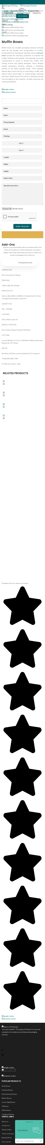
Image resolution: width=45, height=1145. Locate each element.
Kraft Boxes (6, 1086)
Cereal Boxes (22, 387)
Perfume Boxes (7, 1090)
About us (5, 1121)
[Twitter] (22, 1044)
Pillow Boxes (6, 1110)
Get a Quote (6, 1142)
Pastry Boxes (22, 410)
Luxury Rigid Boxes (8, 1102)
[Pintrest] (22, 1054)
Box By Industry (12, 11)
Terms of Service (8, 1134)
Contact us (6, 1125)
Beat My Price (7, 1138)
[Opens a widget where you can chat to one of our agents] (29, 1131)
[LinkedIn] (22, 1059)
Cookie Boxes (22, 398)
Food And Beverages (26, 11)
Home (4, 11)
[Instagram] (22, 1050)
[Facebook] (22, 1039)
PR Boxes (5, 1106)
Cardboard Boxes (8, 1114)
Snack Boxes (23, 421)
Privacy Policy (7, 1130)
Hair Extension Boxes (9, 1094)
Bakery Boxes (7, 1098)
